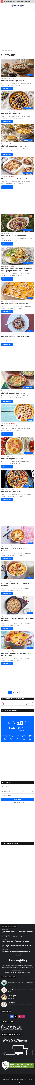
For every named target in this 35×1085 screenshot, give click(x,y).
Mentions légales (17, 1082)
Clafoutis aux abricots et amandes (14, 179)
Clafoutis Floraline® (9, 426)
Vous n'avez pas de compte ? (17, 802)
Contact (30, 1079)
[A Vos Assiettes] (17, 5)
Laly (9, 980)
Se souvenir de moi (7, 795)
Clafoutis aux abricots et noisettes (15, 303)
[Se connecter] (33, 10)
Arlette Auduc (12, 995)
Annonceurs (6, 1079)
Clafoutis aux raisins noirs (11, 113)
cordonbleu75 (12, 988)
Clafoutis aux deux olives (11, 491)
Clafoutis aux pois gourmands (13, 393)
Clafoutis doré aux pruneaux (12, 81)
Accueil (4, 50)
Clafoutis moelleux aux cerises (13, 236)
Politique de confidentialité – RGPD (18, 1079)
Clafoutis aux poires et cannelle (14, 146)
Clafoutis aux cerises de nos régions (15, 336)
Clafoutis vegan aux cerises (12, 459)
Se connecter (17, 799)
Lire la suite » (7, 88)
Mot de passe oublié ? (28, 791)
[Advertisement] (17, 30)
